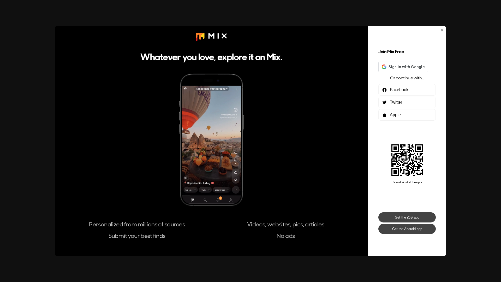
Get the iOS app (407, 217)
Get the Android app (407, 229)
